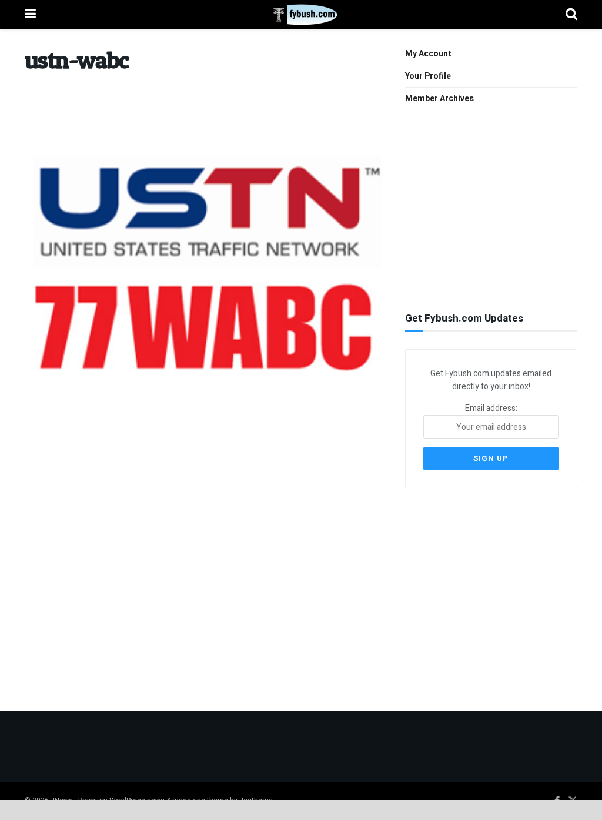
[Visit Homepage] (300, 14)
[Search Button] (571, 14)
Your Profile (428, 76)
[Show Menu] (30, 14)
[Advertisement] (493, 206)
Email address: (491, 408)
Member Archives (439, 98)
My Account (428, 54)
